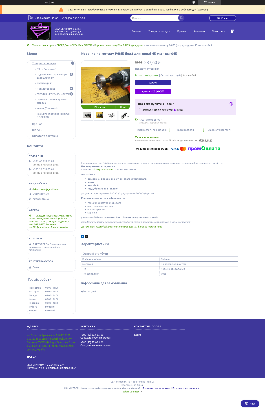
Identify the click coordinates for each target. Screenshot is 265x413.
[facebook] (82, 237)
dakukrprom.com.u (102, 169)
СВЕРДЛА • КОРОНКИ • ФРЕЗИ (74, 45)
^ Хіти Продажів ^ (46, 69)
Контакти (199, 31)
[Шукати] (181, 18)
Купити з (147, 91)
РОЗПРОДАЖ (44, 83)
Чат (252, 403)
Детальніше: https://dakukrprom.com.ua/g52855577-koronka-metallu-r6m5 (121, 226)
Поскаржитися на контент (157, 388)
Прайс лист (218, 31)
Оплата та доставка (45, 135)
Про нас (181, 31)
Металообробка (46, 88)
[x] (86, 237)
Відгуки (37, 129)
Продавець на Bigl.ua (132, 385)
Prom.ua (150, 382)
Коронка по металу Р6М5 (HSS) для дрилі (118, 45)
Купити (153, 82)
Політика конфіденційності (187, 388)
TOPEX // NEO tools (47, 108)
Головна (136, 31)
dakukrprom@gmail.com (45, 189)
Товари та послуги (159, 31)
